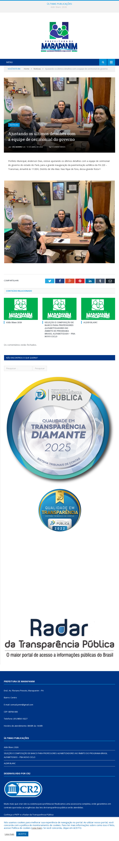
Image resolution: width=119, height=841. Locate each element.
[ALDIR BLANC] (98, 309)
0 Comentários (58, 147)
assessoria (76, 803)
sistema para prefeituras (42, 803)
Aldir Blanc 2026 (14, 322)
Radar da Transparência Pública (38, 814)
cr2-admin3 (17, 147)
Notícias (14, 125)
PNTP (16, 814)
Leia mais (37, 827)
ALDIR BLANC (90, 322)
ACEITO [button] (22, 833)
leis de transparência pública (53, 807)
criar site (23, 803)
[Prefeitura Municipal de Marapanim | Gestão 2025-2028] (59, 36)
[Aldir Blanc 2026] (21, 309)
